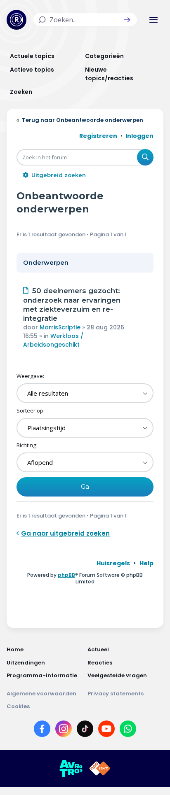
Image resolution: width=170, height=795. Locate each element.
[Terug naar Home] (16, 20)
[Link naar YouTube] (106, 730)
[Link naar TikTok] (85, 730)
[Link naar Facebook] (42, 730)
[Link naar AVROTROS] (71, 768)
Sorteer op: (31, 410)
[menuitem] (113, 563)
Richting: (27, 445)
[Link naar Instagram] (63, 730)
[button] (127, 20)
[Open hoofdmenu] (153, 20)
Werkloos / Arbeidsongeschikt (53, 340)
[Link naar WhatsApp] (128, 730)
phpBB (66, 574)
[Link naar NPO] (100, 768)
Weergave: (30, 376)
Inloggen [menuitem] (139, 136)
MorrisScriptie (60, 327)
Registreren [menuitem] (98, 136)
